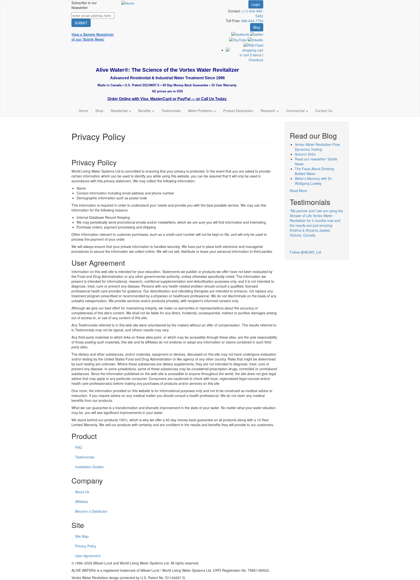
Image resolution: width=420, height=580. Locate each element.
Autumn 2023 (305, 154)
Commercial (296, 110)
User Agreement (87, 555)
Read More (298, 190)
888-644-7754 (252, 20)
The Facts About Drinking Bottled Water (314, 171)
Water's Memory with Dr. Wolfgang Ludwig (313, 181)
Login (256, 4)
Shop (99, 110)
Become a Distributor (91, 511)
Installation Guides (89, 466)
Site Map (82, 536)
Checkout (256, 59)
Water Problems (200, 110)
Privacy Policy (85, 546)
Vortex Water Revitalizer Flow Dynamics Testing (317, 147)
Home (83, 110)
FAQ (78, 447)
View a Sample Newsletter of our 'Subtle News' (92, 37)
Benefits (145, 110)
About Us (82, 491)
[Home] (127, 2)
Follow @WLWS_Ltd (305, 252)
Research (268, 110)
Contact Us (323, 110)
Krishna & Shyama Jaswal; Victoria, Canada (310, 232)
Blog (256, 27)
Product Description (238, 110)
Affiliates (81, 501)
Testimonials (171, 110)
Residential (120, 110)
